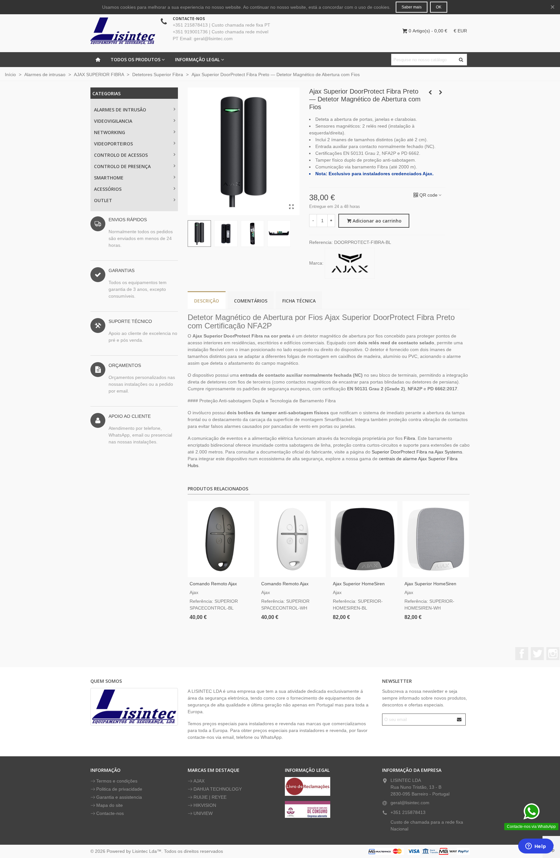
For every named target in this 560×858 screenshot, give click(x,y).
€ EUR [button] (460, 30)
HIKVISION (204, 805)
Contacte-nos (110, 813)
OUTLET (103, 200)
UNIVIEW (203, 813)
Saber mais (412, 7)
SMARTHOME (108, 178)
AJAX (198, 781)
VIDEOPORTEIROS (113, 144)
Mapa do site (109, 805)
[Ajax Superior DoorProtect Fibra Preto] (291, 207)
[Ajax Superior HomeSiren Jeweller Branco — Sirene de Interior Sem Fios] (435, 539)
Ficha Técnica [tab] (299, 301)
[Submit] (459, 719)
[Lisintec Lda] (122, 30)
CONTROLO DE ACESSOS (121, 155)
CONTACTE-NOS (189, 18)
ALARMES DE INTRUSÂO (120, 110)
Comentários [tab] (250, 301)
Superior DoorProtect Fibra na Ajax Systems (417, 451)
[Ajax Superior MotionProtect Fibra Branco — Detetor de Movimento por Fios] (440, 92)
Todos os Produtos (135, 59)
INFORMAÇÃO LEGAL (197, 59)
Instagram (552, 653)
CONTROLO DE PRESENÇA (122, 166)
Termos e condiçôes (116, 781)
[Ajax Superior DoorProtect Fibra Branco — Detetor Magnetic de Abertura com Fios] (430, 92)
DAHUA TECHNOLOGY (217, 789)
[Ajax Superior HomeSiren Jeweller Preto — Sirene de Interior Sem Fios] (364, 539)
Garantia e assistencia (119, 797)
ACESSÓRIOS (108, 189)
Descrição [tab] (206, 301)
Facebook (521, 653)
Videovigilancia (113, 121)
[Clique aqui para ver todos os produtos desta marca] (350, 263)
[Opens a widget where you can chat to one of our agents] (536, 847)
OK (438, 7)
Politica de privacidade (119, 789)
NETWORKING (109, 132)
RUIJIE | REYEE (210, 797)
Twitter (537, 653)
